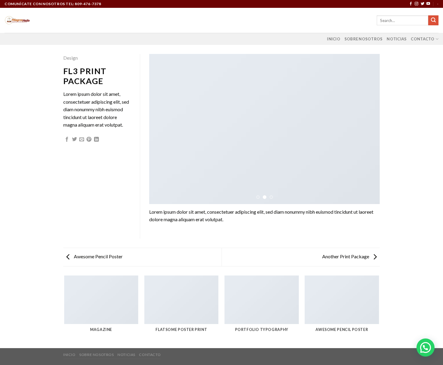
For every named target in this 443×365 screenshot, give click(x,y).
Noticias (397, 38)
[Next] (367, 129)
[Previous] (161, 129)
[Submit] (433, 20)
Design (70, 58)
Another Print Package (346, 256)
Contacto (422, 38)
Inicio (333, 38)
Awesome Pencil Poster (98, 256)
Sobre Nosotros (363, 38)
